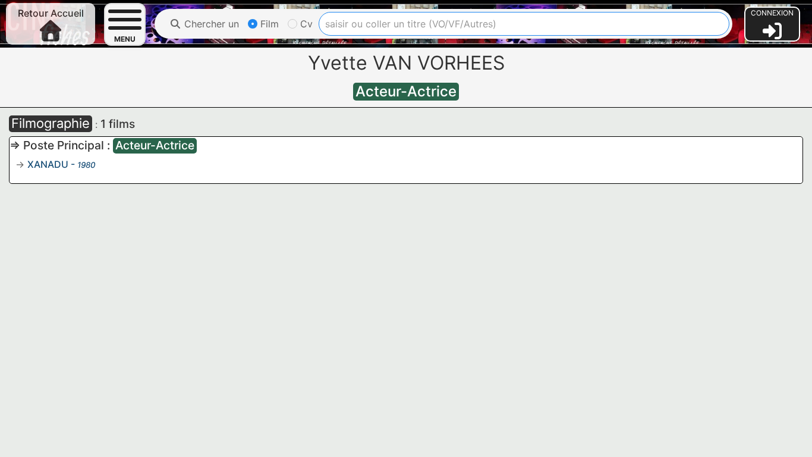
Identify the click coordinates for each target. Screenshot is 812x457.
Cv (305, 24)
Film (268, 24)
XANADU (47, 164)
